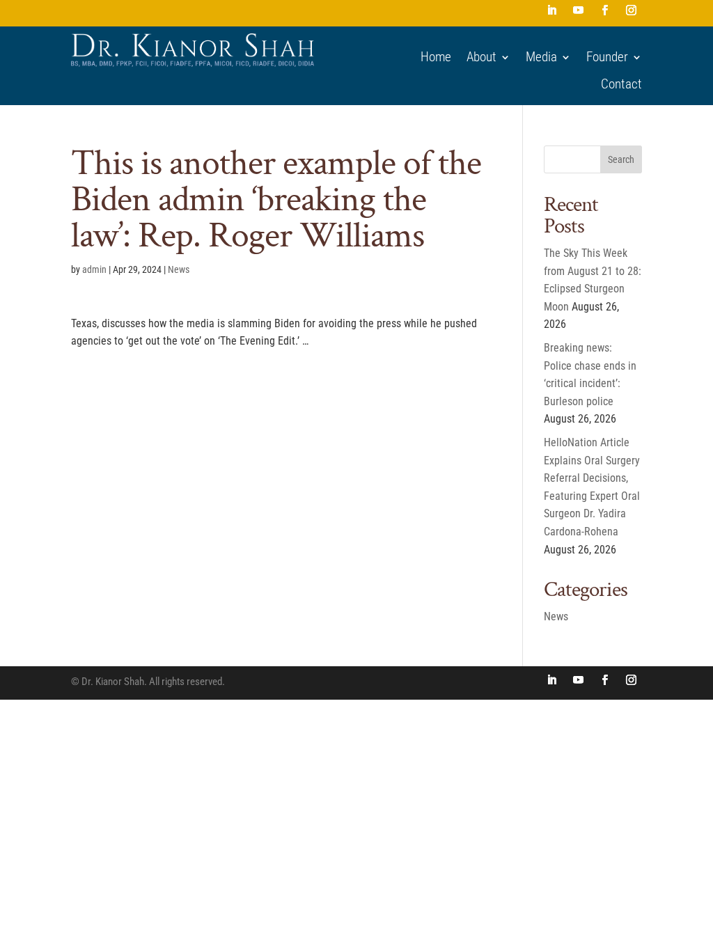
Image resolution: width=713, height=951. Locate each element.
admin (94, 269)
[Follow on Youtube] (578, 10)
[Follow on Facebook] (605, 10)
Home (436, 57)
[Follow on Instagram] (631, 10)
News (178, 269)
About (481, 57)
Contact (621, 84)
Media (541, 57)
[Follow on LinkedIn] (552, 10)
